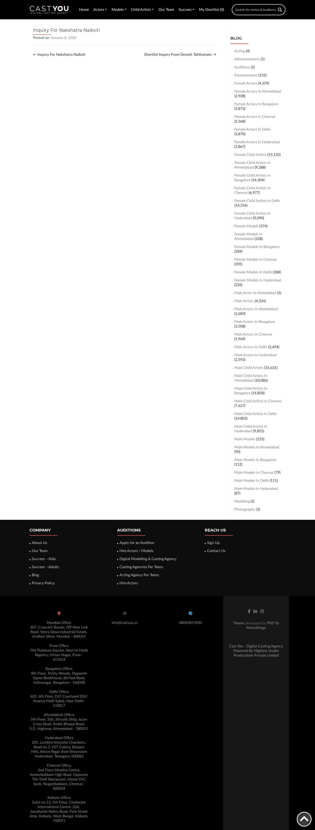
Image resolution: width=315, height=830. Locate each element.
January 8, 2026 (63, 38)
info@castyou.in (125, 623)
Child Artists (141, 10)
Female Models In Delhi (253, 272)
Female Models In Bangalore (256, 247)
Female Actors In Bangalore (256, 104)
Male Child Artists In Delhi (255, 414)
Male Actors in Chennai (253, 334)
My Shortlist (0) (211, 10)
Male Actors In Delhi (250, 347)
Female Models (246, 226)
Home (84, 10)
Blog (35, 575)
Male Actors (244, 301)
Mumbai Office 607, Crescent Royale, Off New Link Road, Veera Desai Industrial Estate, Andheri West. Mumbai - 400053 (59, 629)
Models (118, 10)
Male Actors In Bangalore (254, 322)
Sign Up (213, 543)
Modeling (242, 501)
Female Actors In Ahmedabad (257, 91)
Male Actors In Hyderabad (255, 355)
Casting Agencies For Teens (141, 567)
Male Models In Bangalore (255, 460)
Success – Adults (45, 567)
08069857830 (190, 623)
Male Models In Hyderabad (256, 489)
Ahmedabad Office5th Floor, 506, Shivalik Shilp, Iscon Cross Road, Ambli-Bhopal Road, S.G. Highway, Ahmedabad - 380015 (59, 722)
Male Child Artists (248, 368)
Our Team (166, 10)
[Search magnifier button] (280, 9)
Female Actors (245, 83)
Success (185, 10)
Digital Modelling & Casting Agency (147, 559)
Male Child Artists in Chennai (258, 401)
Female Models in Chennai (255, 259)
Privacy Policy (43, 583)
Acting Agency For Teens (139, 575)
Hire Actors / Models (136, 551)
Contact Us (216, 551)
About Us (39, 543)
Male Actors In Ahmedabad (256, 309)
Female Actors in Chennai (254, 117)
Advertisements (247, 59)
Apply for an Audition (136, 543)
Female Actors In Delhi (252, 129)
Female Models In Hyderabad (257, 280)
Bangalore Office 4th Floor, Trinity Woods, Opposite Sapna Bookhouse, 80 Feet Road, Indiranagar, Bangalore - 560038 (59, 675)
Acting (239, 51)
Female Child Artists (250, 155)
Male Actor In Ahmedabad (255, 293)
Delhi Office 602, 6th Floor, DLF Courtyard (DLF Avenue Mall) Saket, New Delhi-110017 (59, 698)
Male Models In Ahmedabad (256, 447)
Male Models (244, 439)
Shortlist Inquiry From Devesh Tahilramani (180, 54)
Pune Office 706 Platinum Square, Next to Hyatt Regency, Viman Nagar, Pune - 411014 (59, 652)
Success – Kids (44, 559)
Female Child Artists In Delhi (257, 201)
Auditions (242, 67)
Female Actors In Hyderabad (257, 142)
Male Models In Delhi (251, 480)
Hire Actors (128, 583)
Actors (98, 10)
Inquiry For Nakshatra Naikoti (59, 54)
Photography (244, 509)
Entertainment (246, 75)
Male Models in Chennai (253, 472)
